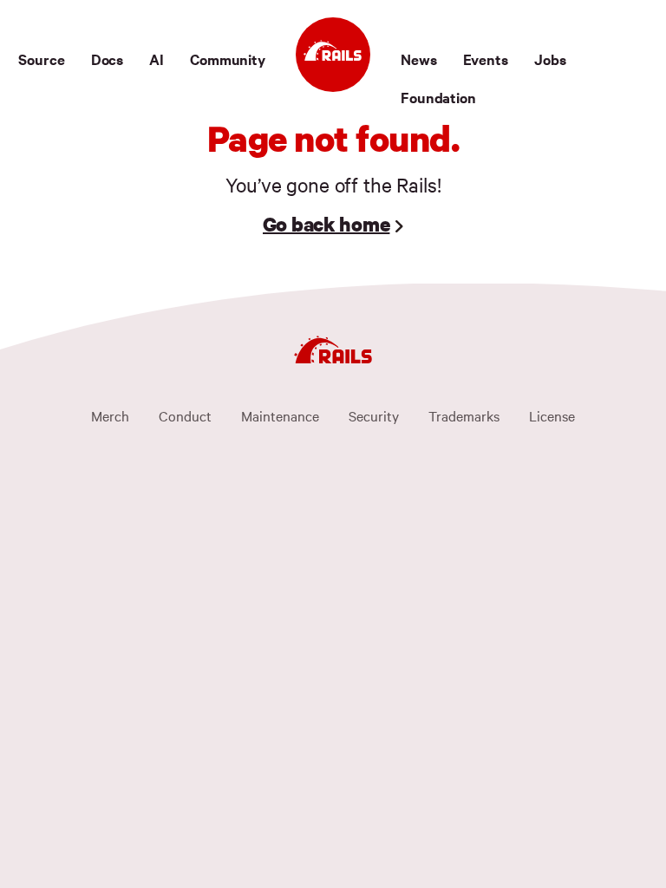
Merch (110, 415)
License (552, 415)
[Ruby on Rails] (333, 54)
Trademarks (464, 415)
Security (374, 415)
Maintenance (280, 415)
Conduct (185, 415)
